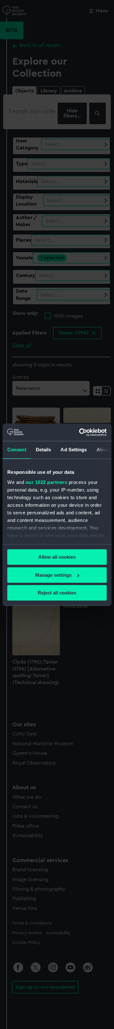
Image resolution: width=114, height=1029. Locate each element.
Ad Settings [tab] (73, 449)
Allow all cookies (57, 557)
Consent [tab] (16, 449)
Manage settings (53, 575)
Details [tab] (43, 449)
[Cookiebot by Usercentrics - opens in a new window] (80, 432)
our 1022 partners (46, 482)
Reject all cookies (57, 592)
